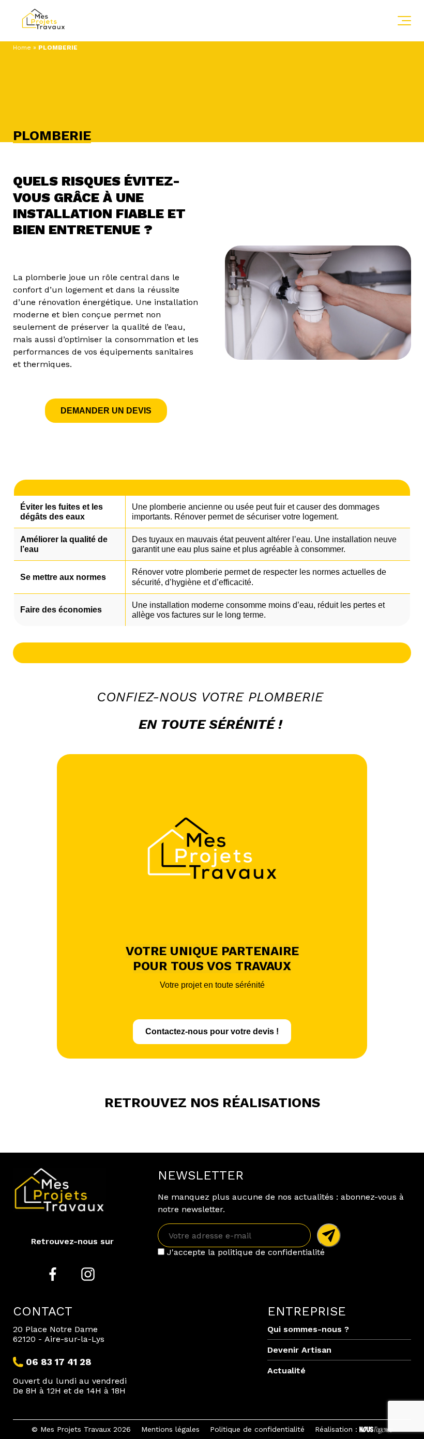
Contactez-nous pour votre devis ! (212, 1031)
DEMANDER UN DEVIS (106, 410)
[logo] (51, 20)
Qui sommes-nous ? (308, 1329)
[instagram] (87, 1275)
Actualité (286, 1370)
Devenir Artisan (299, 1350)
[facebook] (52, 1275)
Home (22, 47)
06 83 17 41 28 (59, 1361)
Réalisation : (336, 1429)
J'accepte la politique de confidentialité (244, 1252)
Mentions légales (170, 1429)
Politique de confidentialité (257, 1429)
